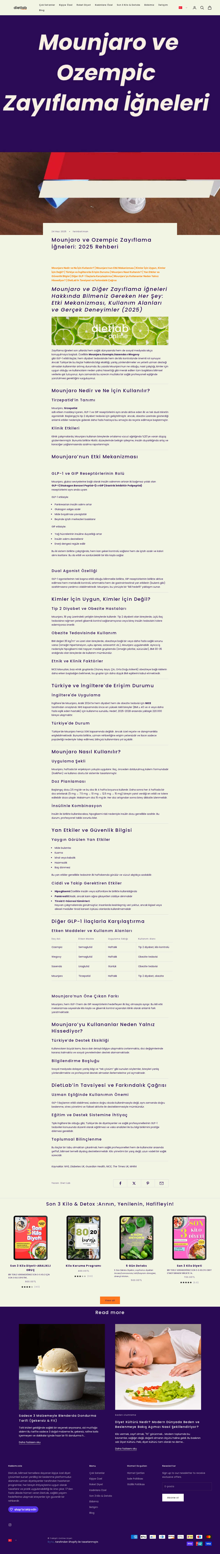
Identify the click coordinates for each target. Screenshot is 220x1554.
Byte (51, 1542)
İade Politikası (135, 1478)
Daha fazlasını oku (30, 1442)
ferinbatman (80, 231)
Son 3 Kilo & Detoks (128, 4)
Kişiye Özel (66, 4)
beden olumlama (125, 1414)
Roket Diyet (84, 4)
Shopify (73, 1542)
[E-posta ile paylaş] (161, 1183)
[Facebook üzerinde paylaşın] (120, 1183)
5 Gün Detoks (136, 1266)
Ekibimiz (149, 4)
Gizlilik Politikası (136, 1484)
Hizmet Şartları (136, 1473)
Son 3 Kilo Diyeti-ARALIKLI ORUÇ (30, 1268)
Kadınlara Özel (104, 4)
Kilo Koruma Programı (83, 1266)
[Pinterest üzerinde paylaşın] (148, 1183)
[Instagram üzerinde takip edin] (10, 1525)
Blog (42, 10)
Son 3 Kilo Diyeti (189, 1266)
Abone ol (173, 1497)
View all (110, 1300)
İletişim (163, 4)
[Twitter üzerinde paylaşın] (134, 1183)
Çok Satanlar (47, 4)
